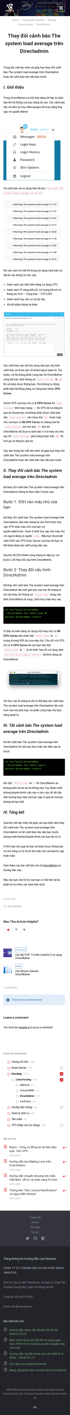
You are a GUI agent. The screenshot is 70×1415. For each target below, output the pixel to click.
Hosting (52, 20)
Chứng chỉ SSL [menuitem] (20, 1061)
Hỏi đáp (35, 1227)
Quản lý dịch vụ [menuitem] (21, 1113)
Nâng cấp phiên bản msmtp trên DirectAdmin (37, 1370)
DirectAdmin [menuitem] (27, 1096)
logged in (24, 1027)
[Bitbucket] (42, 1238)
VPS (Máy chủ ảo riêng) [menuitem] (26, 1125)
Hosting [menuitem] (17, 1073)
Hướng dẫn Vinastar (33, 20)
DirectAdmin (43, 24)
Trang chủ (35, 1217)
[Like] (8, 929)
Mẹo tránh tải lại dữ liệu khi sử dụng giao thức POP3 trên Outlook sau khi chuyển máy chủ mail (37, 1343)
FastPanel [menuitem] (25, 1101)
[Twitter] (27, 1238)
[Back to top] (35, 1407)
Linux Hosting (25, 24)
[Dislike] (24, 929)
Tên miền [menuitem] (17, 1119)
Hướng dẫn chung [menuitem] (22, 1107)
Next (18, 966)
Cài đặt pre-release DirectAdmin (26, 972)
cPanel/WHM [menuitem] (27, 1090)
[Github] (35, 1238)
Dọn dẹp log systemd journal (27, 1364)
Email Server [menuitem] (19, 1067)
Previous (20, 950)
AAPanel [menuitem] (25, 1085)
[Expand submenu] (61, 1068)
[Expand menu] (61, 8)
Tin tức (35, 1232)
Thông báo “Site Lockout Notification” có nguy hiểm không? (33, 1192)
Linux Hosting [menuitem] (23, 1079)
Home (15, 20)
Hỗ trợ (35, 1222)
